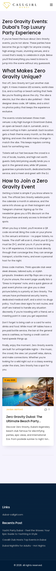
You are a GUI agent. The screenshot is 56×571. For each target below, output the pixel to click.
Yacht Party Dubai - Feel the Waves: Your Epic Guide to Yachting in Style (26, 532)
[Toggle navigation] (51, 4)
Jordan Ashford (14, 409)
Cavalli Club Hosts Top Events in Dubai (24, 539)
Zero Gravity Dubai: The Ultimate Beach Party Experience (24, 419)
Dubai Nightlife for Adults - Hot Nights (23, 545)
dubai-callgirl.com (12, 514)
